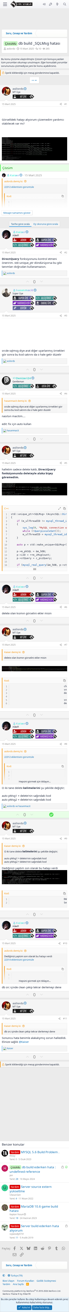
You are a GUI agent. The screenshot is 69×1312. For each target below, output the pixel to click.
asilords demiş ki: (13, 181)
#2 (65, 252)
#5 (65, 463)
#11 (65, 1018)
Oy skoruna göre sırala (45, 224)
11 (17, 1237)
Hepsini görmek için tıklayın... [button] (35, 781)
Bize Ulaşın (8, 1280)
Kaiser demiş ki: (12, 652)
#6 (65, 607)
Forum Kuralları (25, 1280)
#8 (65, 744)
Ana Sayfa (18, 1284)
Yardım (6, 1284)
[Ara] (64, 4)
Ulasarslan (15, 1194)
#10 (65, 943)
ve (18, 806)
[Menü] (5, 4)
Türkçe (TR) (16, 1275)
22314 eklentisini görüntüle (19, 959)
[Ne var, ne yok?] (57, 4)
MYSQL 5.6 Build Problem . (40, 1152)
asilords (11, 48)
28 (17, 1179)
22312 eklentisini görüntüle (19, 187)
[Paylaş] (60, 104)
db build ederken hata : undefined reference (33, 1169)
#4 (65, 393)
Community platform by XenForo (32, 1290)
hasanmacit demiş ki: (15, 400)
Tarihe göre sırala (20, 224)
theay (12, 1155)
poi (11, 1175)
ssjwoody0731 (17, 1233)
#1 (65, 104)
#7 (65, 644)
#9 (65, 838)
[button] (4, 1275)
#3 (65, 315)
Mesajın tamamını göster (17, 212)
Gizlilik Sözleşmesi (46, 1280)
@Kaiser (24, 1042)
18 (17, 1218)
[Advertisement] (34, 333)
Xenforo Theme (17, 1293)
